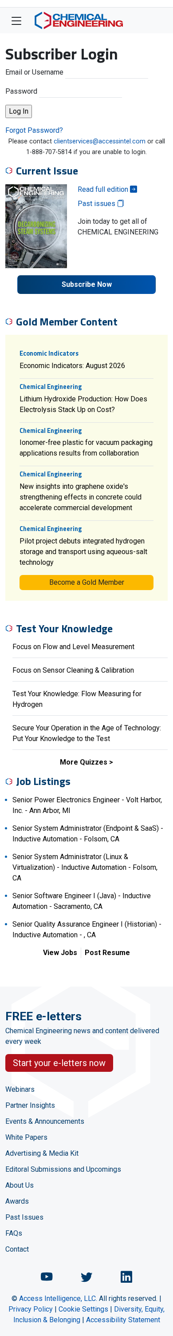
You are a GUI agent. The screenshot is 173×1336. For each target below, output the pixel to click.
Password (21, 91)
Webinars (20, 1089)
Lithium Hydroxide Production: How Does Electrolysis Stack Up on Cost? (83, 404)
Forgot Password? (34, 130)
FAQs (13, 1233)
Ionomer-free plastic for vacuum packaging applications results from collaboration (86, 447)
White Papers (26, 1137)
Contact (17, 1249)
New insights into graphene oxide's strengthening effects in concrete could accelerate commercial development (81, 497)
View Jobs (60, 952)
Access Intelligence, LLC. (58, 1298)
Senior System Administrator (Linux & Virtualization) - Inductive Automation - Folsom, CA (84, 867)
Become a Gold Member (86, 582)
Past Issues (24, 1217)
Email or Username (34, 72)
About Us (19, 1185)
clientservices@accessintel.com (99, 141)
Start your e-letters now (59, 1063)
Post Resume (107, 952)
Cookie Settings (83, 1309)
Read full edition (104, 189)
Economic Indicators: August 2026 (72, 365)
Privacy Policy (30, 1309)
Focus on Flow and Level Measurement (73, 646)
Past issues (97, 203)
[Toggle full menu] (16, 20)
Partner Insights (30, 1105)
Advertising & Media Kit (42, 1153)
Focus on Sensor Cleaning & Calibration (73, 670)
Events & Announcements (44, 1121)
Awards (17, 1201)
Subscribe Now (87, 284)
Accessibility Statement (123, 1320)
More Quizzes (83, 762)
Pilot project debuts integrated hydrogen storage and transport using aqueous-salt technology (83, 552)
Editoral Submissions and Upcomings (63, 1169)
